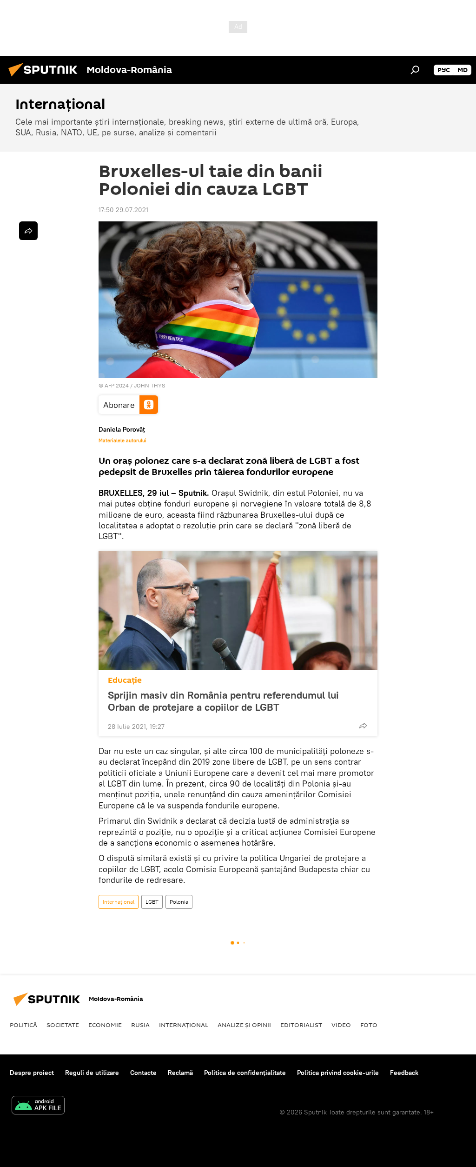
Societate (62, 1024)
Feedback (404, 1072)
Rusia (140, 1024)
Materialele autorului (122, 440)
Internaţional (118, 901)
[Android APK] (38, 1106)
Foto (368, 1024)
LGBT (152, 901)
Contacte (143, 1072)
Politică (23, 1024)
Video (341, 1024)
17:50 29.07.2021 (123, 210)
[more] (363, 725)
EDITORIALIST (301, 1024)
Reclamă (180, 1072)
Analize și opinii (244, 1024)
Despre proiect (32, 1072)
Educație (125, 680)
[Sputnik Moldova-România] (45, 77)
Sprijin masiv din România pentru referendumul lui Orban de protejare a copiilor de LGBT (223, 701)
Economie (105, 1024)
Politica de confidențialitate (245, 1072)
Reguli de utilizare (92, 1072)
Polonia (179, 901)
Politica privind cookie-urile (338, 1072)
